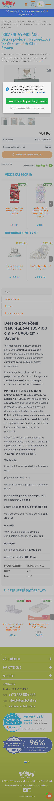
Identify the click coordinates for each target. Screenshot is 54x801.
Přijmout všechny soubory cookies (27, 101)
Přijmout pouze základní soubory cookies (27, 107)
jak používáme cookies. (35, 92)
